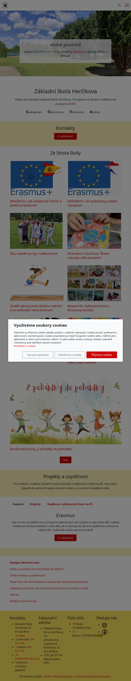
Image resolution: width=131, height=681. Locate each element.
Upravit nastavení (38, 355)
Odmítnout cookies (69, 355)
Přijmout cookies (102, 355)
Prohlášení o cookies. (25, 345)
